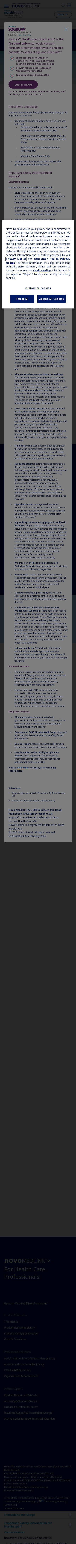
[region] (38, 264)
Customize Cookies (38, 288)
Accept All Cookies (51, 299)
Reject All (22, 299)
